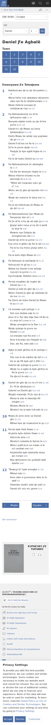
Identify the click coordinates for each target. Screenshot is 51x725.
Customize (34, 719)
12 (14, 69)
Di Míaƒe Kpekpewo (13, 618)
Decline (20, 719)
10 (39, 62)
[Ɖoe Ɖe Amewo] (40, 10)
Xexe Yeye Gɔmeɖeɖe (14, 10)
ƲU (5, 25)
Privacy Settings (25, 711)
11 (6, 69)
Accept (8, 719)
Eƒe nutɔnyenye (9, 519)
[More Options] (46, 10)
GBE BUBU (8, 17)
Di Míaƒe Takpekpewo (14, 623)
